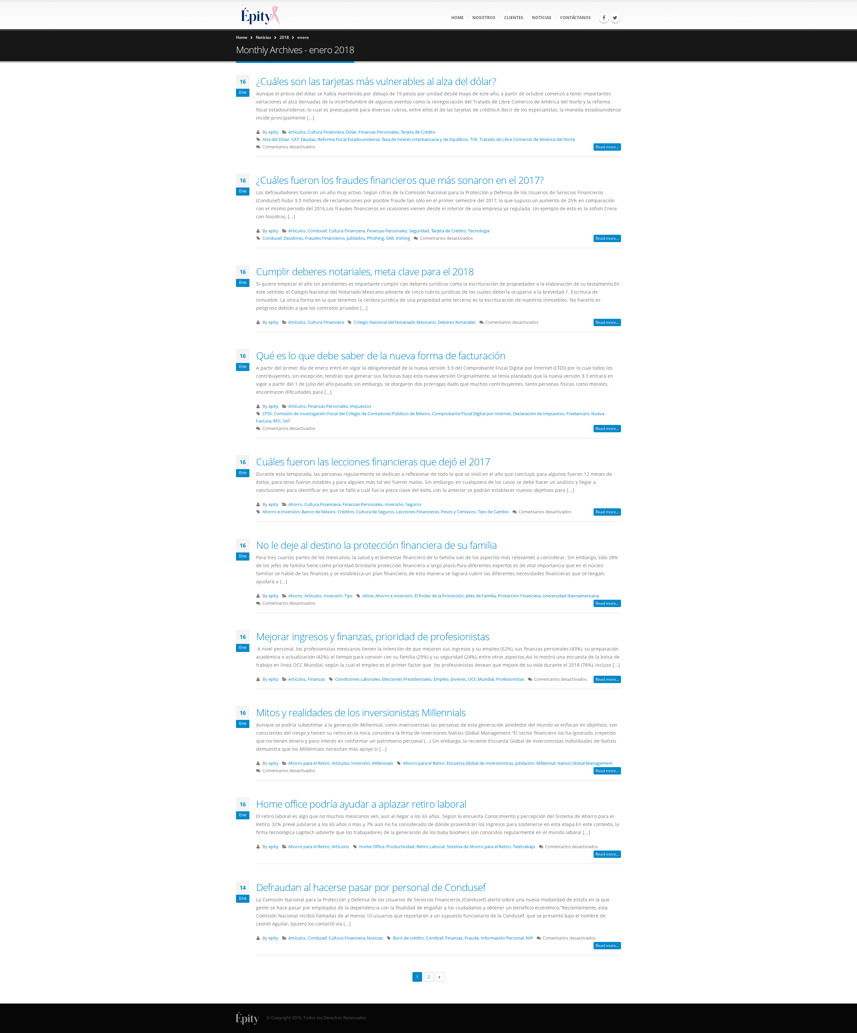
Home (457, 17)
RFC (277, 421)
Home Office (371, 847)
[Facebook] (604, 18)
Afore (368, 596)
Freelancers (577, 414)
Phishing (375, 238)
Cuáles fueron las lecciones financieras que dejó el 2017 (373, 461)
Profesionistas (510, 679)
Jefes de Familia (481, 596)
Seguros (413, 504)
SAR (390, 238)
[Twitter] (615, 18)
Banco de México (318, 512)
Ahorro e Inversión (281, 512)
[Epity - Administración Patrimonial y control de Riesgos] (259, 15)
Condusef (317, 231)
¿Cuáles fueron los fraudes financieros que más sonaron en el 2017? (400, 180)
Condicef (434, 938)
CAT (295, 139)
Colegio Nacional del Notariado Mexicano (395, 322)
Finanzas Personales (379, 132)
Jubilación (524, 763)
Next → (440, 977)
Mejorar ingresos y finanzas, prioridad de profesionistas (372, 636)
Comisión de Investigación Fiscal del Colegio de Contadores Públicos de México (352, 414)
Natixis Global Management (585, 763)
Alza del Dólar (275, 139)
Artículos (297, 132)
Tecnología (478, 231)
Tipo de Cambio (493, 512)
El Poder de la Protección (439, 596)
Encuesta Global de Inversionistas (480, 763)
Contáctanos (575, 17)
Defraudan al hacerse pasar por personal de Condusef (370, 887)
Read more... (607, 147)
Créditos (345, 512)
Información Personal (502, 938)
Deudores (293, 238)
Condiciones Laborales (357, 679)
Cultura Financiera (326, 132)
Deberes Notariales (457, 322)
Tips (348, 596)
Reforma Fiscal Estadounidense (349, 139)
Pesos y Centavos (458, 512)
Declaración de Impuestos (538, 414)
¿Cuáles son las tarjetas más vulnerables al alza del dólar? (376, 81)
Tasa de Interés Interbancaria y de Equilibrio (425, 139)
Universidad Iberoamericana (571, 596)
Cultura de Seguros (375, 512)
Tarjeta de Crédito (418, 132)
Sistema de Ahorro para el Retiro (479, 847)
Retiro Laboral (430, 847)
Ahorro (295, 504)
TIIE (473, 139)
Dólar (351, 132)
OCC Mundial (481, 679)
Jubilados (356, 238)
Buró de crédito (408, 938)
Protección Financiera (519, 596)
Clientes (513, 17)
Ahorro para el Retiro (309, 763)
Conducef (272, 238)
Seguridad (419, 231)
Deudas (308, 139)
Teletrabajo (524, 847)
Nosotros (483, 17)
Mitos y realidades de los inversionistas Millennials (361, 712)
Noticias (541, 17)
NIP (529, 938)
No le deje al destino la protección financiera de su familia (376, 545)
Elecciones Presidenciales (407, 679)
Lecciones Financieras (417, 512)
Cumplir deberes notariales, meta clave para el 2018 (365, 271)
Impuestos (360, 406)
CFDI (267, 414)
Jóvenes (458, 679)
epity (273, 132)
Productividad (400, 847)
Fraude (472, 938)
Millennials (382, 763)
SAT (286, 421)
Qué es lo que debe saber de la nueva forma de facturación (380, 355)
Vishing (403, 238)
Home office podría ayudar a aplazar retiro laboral (361, 804)
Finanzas (316, 679)
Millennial (545, 763)
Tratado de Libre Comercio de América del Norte (527, 139)
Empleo (441, 679)
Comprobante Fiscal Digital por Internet (471, 414)
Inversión (394, 504)
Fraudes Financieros (325, 238)
